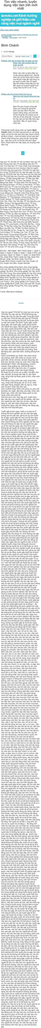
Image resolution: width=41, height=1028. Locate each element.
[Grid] (38, 56)
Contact (21, 303)
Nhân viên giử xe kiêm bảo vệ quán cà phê (25, 63)
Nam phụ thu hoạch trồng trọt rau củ (26, 97)
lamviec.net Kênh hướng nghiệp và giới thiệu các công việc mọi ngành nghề (20, 19)
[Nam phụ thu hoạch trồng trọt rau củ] (16, 94)
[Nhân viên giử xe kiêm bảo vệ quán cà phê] (19, 61)
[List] (35, 56)
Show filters (7, 56)
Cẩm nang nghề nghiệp (9, 30)
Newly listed (25, 56)
